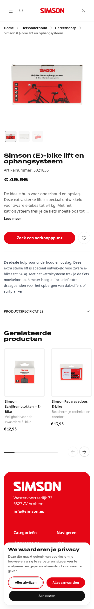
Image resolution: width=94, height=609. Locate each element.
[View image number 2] (24, 136)
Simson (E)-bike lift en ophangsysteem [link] (33, 33)
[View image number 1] (10, 136)
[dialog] (47, 573)
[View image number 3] (37, 136)
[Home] (52, 10)
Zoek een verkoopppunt (39, 238)
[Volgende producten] (84, 451)
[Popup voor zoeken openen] (21, 10)
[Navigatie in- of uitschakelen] (10, 10)
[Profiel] (83, 10)
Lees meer (12, 218)
